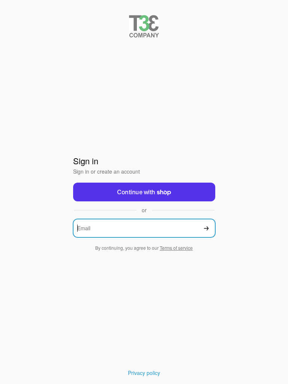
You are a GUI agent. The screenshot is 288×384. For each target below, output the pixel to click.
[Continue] (206, 228)
